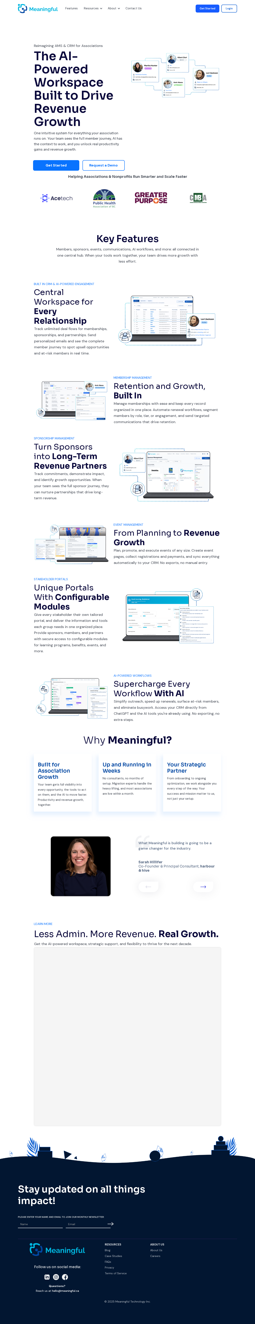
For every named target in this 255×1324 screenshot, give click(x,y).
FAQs (108, 1261)
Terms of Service (116, 1273)
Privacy (109, 1267)
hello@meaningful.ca (65, 1291)
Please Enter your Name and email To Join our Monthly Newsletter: (61, 1217)
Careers (155, 1256)
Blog (107, 1250)
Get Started (207, 8)
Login (229, 8)
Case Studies (113, 1256)
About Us (156, 1250)
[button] (71, 8)
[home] (23, 8)
